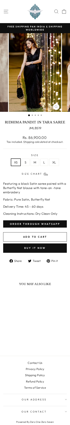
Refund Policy (35, 381)
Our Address (34, 399)
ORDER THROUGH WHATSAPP (35, 223)
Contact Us (35, 363)
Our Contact (34, 411)
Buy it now (35, 247)
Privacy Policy (35, 369)
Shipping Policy (35, 375)
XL (54, 162)
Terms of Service (35, 387)
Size (35, 155)
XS (16, 162)
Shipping (28, 142)
